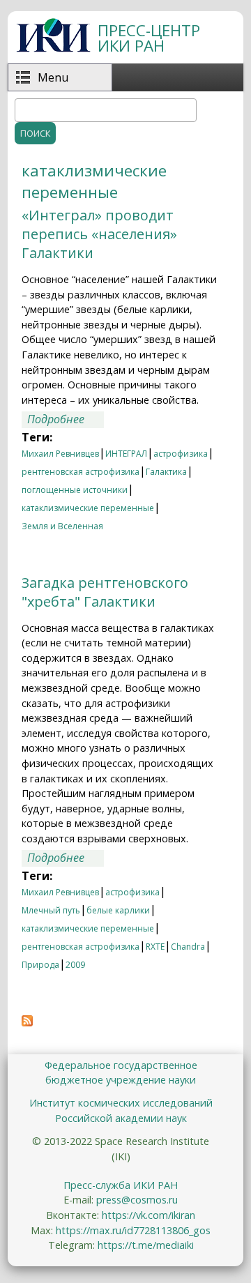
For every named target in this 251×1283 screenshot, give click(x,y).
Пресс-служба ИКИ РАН (120, 1185)
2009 (75, 965)
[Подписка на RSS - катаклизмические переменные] (27, 1022)
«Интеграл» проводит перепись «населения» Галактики (99, 234)
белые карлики (118, 910)
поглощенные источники (75, 490)
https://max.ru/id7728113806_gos (133, 1230)
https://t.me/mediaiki (146, 1245)
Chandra (188, 946)
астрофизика (180, 454)
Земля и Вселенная (62, 526)
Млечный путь (51, 910)
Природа (40, 965)
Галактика (166, 472)
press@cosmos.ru (137, 1199)
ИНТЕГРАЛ (126, 454)
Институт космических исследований (121, 1102)
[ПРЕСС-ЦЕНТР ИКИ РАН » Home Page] (53, 48)
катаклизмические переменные (88, 508)
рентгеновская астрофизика (80, 472)
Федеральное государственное (121, 1065)
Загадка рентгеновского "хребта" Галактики (105, 592)
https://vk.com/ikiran (148, 1215)
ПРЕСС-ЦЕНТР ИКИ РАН (149, 38)
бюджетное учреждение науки (120, 1079)
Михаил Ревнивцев (60, 454)
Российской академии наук (121, 1118)
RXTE (155, 946)
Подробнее (65, 419)
